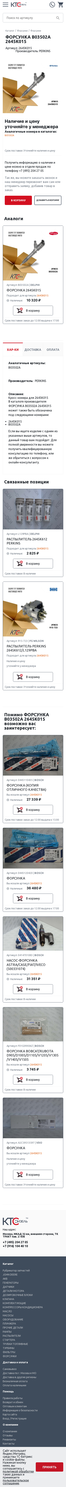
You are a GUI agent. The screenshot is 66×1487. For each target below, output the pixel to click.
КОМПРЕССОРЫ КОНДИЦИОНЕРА (23, 1307)
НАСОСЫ (8, 1315)
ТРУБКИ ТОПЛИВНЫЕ (15, 1343)
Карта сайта (10, 1414)
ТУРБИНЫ (8, 1348)
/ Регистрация (18, 1418)
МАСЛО (7, 1311)
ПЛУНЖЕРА (9, 1323)
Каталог (10, 30)
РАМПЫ (7, 1331)
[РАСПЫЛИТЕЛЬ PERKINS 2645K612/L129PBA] (33, 609)
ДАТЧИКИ (8, 1286)
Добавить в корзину (47, 200)
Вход (6, 1418)
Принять (49, 1467)
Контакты (8, 1443)
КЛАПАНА (8, 1299)
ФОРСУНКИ (9, 1356)
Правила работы (13, 1398)
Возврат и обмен (13, 1402)
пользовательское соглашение (16, 1482)
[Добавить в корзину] (19, 310)
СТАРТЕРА (9, 1339)
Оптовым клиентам (15, 1406)
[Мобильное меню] (5, 4)
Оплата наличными (14, 1385)
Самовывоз (9, 1369)
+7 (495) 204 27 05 (52, 4)
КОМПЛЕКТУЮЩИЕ (14, 1303)
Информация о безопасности (20, 1410)
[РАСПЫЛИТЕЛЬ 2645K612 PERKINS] (33, 509)
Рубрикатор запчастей (16, 1270)
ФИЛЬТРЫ (9, 1352)
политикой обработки (18, 1471)
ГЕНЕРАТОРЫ (11, 1282)
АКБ (5, 1278)
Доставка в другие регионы (19, 1377)
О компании (10, 1431)
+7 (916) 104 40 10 (15, 1246)
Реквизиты (9, 1439)
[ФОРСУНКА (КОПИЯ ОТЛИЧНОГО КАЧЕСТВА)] (33, 755)
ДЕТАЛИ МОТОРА (13, 1290)
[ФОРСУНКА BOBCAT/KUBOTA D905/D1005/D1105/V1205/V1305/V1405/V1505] (33, 1024)
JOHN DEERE (10, 1274)
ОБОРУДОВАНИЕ (13, 1319)
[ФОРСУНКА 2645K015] (33, 253)
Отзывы (8, 1435)
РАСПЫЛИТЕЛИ (12, 1335)
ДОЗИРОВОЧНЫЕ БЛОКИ (18, 1295)
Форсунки (22, 30)
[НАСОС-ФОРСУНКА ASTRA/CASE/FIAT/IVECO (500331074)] (33, 934)
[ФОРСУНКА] (33, 848)
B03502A (9, 135)
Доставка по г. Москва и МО (19, 1373)
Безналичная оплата (15, 1381)
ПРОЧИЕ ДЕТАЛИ (13, 1327)
